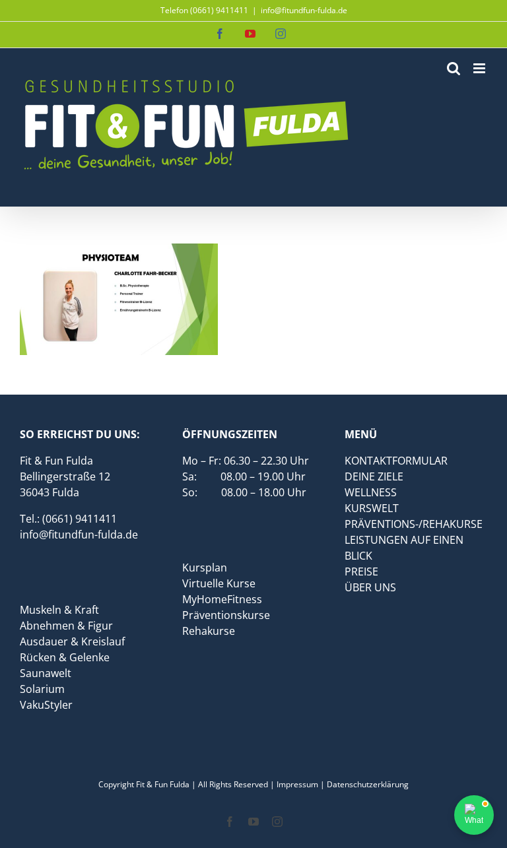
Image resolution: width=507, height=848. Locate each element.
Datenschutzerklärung (368, 784)
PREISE (361, 571)
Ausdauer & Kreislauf (72, 641)
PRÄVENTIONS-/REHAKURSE (414, 524)
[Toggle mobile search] (453, 68)
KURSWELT (372, 508)
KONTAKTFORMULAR (396, 460)
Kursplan (204, 567)
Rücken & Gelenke (65, 657)
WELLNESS (371, 492)
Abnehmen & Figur (66, 625)
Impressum (297, 784)
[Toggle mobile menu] (480, 68)
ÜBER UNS (370, 587)
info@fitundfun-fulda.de (304, 10)
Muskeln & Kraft (59, 610)
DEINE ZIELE (374, 476)
